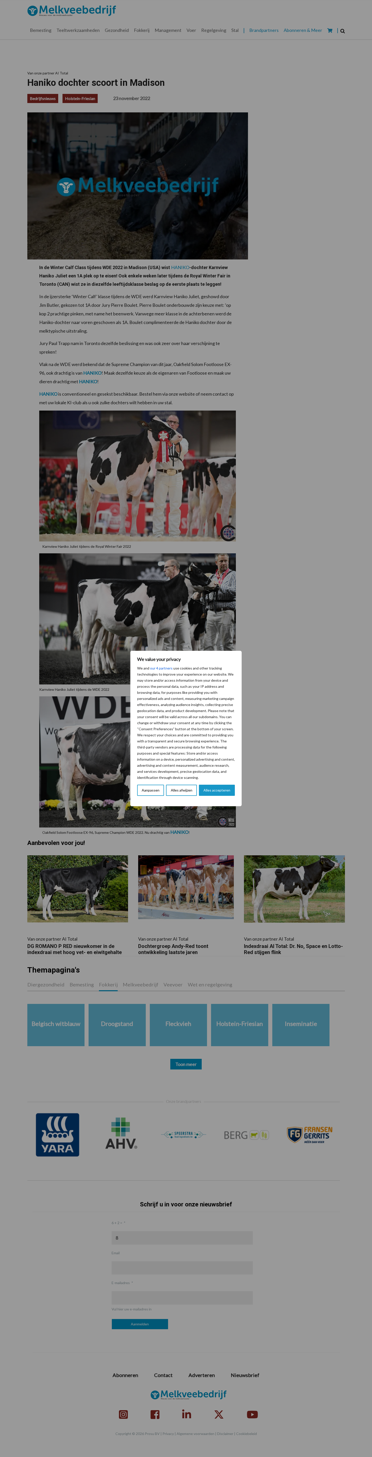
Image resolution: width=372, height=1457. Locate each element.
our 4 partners (161, 668)
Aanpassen (150, 790)
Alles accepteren (216, 790)
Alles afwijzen (181, 790)
